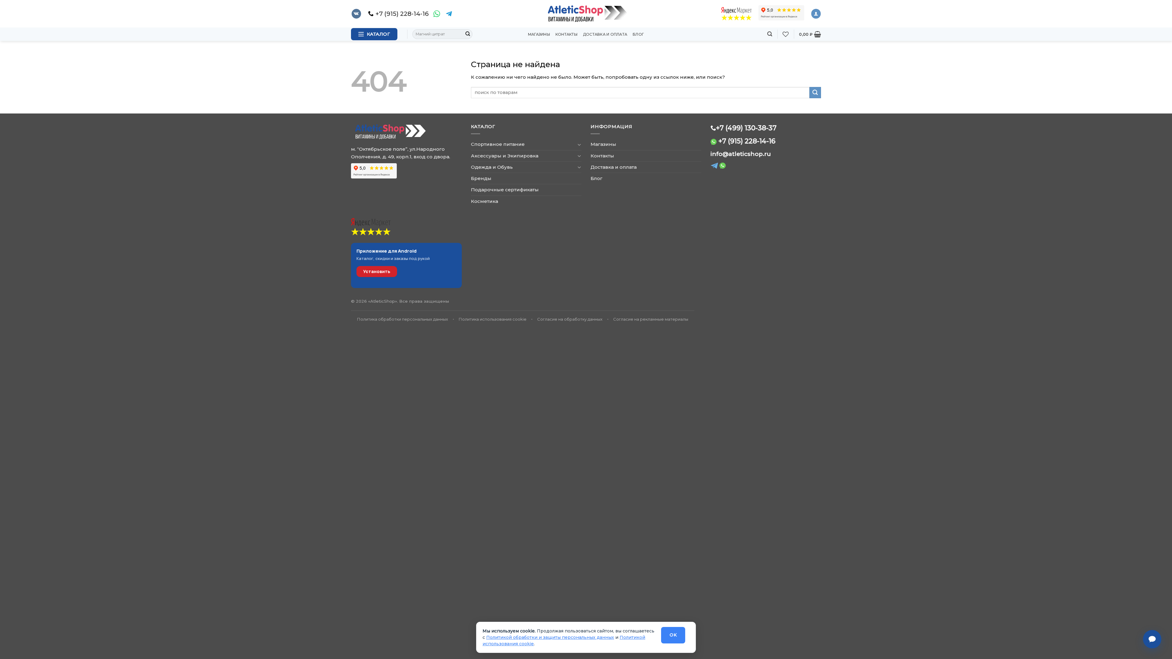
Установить (376, 271)
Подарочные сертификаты (505, 190)
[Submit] (467, 34)
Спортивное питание (498, 144)
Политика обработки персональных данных (402, 319)
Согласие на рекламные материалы (650, 319)
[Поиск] (769, 34)
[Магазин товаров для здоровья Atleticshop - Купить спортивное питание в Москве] (586, 13)
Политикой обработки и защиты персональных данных (550, 637)
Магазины (539, 34)
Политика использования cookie (492, 319)
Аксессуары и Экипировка (504, 156)
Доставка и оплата (605, 34)
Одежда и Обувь (492, 167)
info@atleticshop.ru (741, 153)
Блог (638, 34)
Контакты (566, 34)
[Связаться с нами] (1152, 639)
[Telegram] (449, 14)
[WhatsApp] (437, 14)
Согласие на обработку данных (569, 319)
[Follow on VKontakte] (356, 14)
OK (673, 635)
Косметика (484, 201)
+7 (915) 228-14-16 (747, 141)
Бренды (481, 178)
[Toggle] (579, 144)
